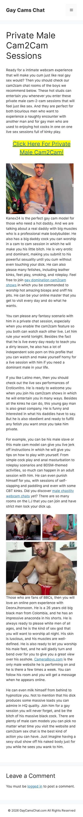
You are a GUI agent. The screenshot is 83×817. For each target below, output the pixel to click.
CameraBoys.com (48, 659)
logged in (34, 786)
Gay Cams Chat (25, 10)
